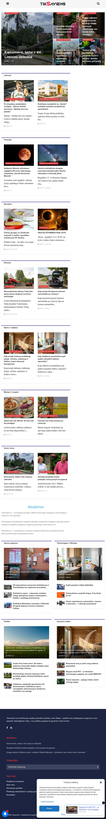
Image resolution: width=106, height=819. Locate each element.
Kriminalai (87, 40)
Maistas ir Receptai (14, 416)
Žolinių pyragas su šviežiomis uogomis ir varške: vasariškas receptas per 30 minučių (16, 235)
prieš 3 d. (42, 123)
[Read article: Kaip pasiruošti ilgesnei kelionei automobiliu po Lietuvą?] (53, 278)
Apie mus (10, 785)
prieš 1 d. (8, 378)
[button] (101, 782)
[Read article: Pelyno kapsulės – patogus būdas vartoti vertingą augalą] (61, 681)
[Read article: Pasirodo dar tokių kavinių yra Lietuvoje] (53, 407)
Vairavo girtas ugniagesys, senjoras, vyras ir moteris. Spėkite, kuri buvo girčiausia (91, 55)
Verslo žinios (11, 13)
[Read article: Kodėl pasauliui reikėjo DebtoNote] (61, 587)
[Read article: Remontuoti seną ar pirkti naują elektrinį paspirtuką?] (61, 665)
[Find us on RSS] (11, 727)
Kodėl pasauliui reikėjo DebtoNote (79, 585)
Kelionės (10, 286)
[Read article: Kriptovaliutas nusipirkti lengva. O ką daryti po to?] (61, 595)
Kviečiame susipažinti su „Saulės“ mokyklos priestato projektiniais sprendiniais (52, 106)
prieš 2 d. (8, 126)
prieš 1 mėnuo (44, 308)
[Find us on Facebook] (7, 727)
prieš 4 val (10, 61)
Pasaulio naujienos (15, 163)
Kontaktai (10, 795)
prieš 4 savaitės (11, 314)
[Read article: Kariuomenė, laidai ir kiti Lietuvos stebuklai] (19, 463)
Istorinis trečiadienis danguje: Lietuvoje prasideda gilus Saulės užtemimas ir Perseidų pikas (52, 170)
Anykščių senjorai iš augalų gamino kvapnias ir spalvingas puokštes (65, 55)
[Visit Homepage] (53, 3)
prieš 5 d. (8, 190)
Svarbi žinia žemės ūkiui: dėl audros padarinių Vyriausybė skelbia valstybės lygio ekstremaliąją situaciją (31, 666)
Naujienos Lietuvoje (15, 99)
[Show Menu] (7, 3)
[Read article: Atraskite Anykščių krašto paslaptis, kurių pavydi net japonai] (53, 463)
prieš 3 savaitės (45, 188)
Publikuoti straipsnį (15, 781)
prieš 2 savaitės (11, 249)
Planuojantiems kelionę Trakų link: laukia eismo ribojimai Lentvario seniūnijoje (18, 293)
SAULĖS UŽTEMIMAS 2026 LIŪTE (52, 233)
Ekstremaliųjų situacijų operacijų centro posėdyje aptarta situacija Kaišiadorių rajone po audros (31, 676)
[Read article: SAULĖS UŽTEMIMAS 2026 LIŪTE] (53, 219)
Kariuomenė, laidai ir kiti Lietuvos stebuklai (23, 743)
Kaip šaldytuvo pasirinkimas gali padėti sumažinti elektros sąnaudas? (51, 358)
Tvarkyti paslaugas (47, 801)
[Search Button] (98, 3)
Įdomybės (10, 228)
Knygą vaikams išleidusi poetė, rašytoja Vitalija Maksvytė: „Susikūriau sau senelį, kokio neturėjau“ (89, 26)
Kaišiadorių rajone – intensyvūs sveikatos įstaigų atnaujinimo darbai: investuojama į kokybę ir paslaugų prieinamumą (30, 595)
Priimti (49, 808)
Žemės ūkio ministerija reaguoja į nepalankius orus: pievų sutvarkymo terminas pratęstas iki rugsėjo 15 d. (26, 650)
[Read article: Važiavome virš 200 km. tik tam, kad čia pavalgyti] (19, 407)
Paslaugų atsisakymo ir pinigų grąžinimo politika (28, 791)
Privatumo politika (14, 788)
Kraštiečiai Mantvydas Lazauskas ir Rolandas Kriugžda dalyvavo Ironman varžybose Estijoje (31, 606)
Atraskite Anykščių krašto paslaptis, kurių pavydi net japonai (30, 748)
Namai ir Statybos (14, 351)
